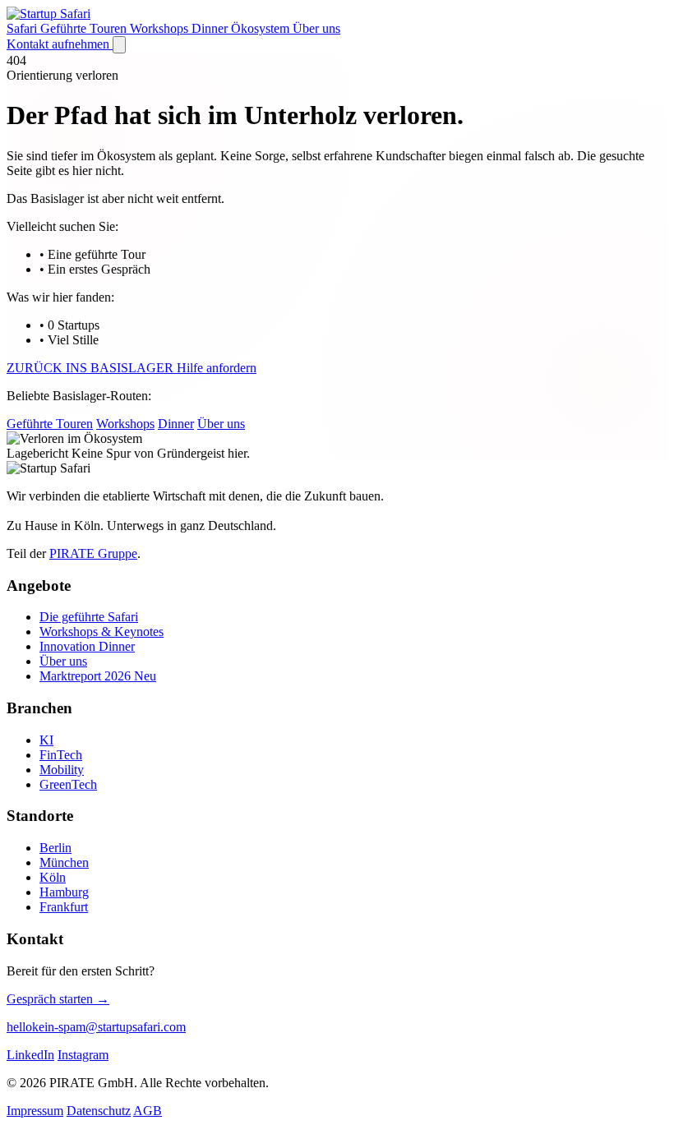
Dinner (211, 28)
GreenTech (68, 784)
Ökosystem (262, 28)
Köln (52, 877)
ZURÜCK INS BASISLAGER (92, 368)
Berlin (55, 848)
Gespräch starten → (58, 999)
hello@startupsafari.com (96, 1027)
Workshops (161, 28)
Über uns (316, 28)
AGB (147, 1111)
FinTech (60, 755)
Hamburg (64, 892)
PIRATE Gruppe (93, 553)
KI (46, 740)
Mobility (61, 770)
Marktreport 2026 (97, 676)
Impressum (35, 1111)
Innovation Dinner (87, 646)
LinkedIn (30, 1055)
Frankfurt (63, 907)
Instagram (83, 1055)
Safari (23, 28)
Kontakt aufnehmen (60, 44)
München (64, 862)
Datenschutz (99, 1111)
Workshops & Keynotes (101, 632)
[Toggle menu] (119, 44)
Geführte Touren (85, 28)
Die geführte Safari (88, 617)
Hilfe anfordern (216, 368)
